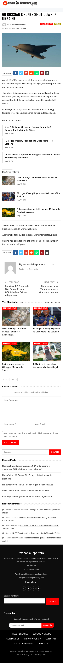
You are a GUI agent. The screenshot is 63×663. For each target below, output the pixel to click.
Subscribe (47, 625)
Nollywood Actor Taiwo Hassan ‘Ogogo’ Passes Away (27, 485)
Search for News (11, 596)
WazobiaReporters (31, 553)
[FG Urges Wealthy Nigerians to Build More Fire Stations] (8, 196)
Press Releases (19, 634)
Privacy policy (32, 638)
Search (52, 601)
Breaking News (46, 24)
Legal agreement (24, 643)
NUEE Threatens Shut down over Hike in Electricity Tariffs (36, 533)
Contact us (12, 638)
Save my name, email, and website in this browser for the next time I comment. (31, 435)
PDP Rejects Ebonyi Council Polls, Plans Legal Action (27, 496)
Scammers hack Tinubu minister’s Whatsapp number (48, 289)
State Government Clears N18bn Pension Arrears (25, 491)
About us (44, 643)
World (57, 24)
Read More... (31, 582)
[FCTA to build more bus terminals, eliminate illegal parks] (47, 351)
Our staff (51, 638)
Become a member (42, 634)
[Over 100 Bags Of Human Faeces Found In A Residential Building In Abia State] (8, 180)
